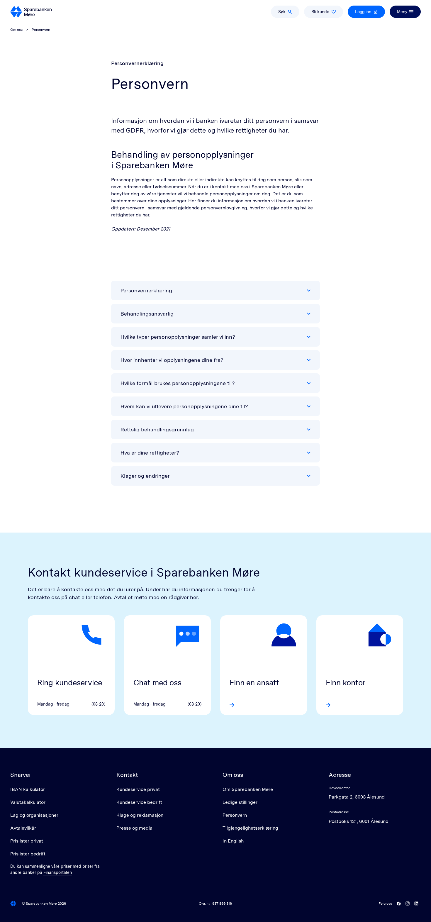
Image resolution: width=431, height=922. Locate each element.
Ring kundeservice (69, 682)
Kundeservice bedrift (139, 802)
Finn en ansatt (254, 682)
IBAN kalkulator (27, 789)
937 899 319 (222, 903)
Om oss (16, 30)
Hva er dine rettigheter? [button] (150, 453)
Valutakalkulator (27, 802)
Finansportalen (57, 872)
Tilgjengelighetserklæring (250, 828)
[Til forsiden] (31, 11)
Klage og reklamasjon (139, 815)
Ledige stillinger (240, 802)
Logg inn (363, 11)
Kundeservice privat (138, 789)
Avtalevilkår (23, 828)
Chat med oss (157, 682)
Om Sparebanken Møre (248, 789)
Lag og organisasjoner (34, 815)
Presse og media (134, 828)
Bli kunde (320, 11)
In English (233, 841)
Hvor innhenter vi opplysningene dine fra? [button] (172, 360)
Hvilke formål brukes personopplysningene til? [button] (178, 383)
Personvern (235, 815)
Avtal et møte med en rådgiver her (156, 597)
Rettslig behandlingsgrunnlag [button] (157, 429)
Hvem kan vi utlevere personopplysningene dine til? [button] (184, 406)
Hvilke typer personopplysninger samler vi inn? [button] (178, 337)
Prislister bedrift (27, 854)
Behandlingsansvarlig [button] (147, 314)
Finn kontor (346, 682)
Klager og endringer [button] (145, 476)
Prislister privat (26, 841)
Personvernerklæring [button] (146, 290)
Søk (282, 11)
